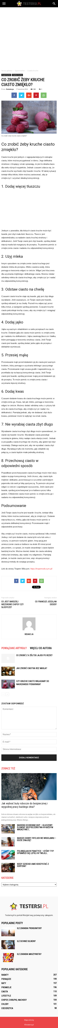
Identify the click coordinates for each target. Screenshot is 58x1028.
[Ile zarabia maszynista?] (8, 957)
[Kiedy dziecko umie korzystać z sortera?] (8, 867)
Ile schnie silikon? (26, 941)
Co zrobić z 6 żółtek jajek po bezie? (34, 655)
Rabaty (4, 975)
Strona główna (6, 71)
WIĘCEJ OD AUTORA (41, 648)
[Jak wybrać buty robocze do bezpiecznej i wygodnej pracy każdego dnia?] (29, 786)
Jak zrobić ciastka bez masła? (31, 668)
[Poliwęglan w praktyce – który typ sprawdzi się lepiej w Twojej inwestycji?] (8, 854)
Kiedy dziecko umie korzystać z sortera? (33, 865)
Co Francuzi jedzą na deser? (46, 603)
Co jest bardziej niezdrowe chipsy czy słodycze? (12, 604)
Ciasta (4, 991)
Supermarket (6, 75)
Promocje (6, 987)
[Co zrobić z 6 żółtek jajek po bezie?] (8, 658)
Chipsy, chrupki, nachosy (14, 1000)
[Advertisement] (29, 38)
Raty (3, 983)
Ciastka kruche (17, 75)
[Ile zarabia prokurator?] (8, 931)
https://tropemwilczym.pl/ (41, 569)
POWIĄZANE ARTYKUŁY (14, 648)
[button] (54, 3)
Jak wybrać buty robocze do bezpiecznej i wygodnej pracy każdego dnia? (24, 805)
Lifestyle (6, 995)
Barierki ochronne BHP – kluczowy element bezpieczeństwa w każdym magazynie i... (35, 827)
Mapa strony (29, 1020)
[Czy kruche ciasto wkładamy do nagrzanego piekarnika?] (8, 684)
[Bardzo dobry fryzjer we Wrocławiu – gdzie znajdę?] (8, 841)
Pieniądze (6, 979)
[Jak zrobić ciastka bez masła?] (8, 671)
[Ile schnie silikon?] (8, 944)
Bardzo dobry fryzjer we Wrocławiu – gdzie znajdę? (36, 839)
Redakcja (10, 89)
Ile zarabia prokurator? (29, 928)
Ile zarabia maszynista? (29, 954)
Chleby (4, 1004)
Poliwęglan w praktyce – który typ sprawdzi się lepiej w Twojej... (35, 852)
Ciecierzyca (7, 1008)
